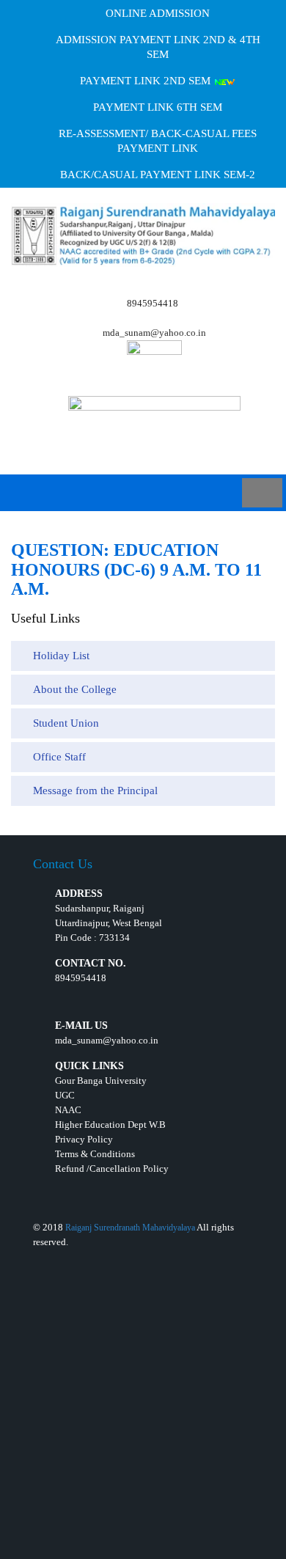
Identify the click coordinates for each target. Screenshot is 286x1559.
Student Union (66, 723)
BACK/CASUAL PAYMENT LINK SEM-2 (157, 174)
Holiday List (61, 655)
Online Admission (158, 13)
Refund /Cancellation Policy (112, 1168)
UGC (65, 1095)
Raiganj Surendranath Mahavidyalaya (130, 1227)
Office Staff (59, 757)
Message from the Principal (95, 790)
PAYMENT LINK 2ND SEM (146, 81)
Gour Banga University (101, 1080)
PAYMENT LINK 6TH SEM (157, 107)
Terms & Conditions (95, 1153)
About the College (75, 689)
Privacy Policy (84, 1139)
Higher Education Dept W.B (110, 1124)
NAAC (68, 1109)
